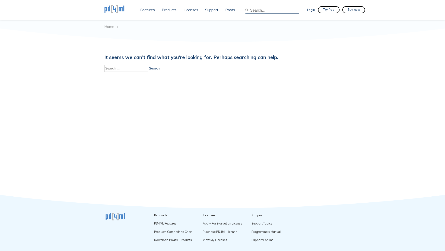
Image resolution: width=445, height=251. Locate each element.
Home (109, 26)
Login (311, 10)
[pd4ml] (119, 10)
